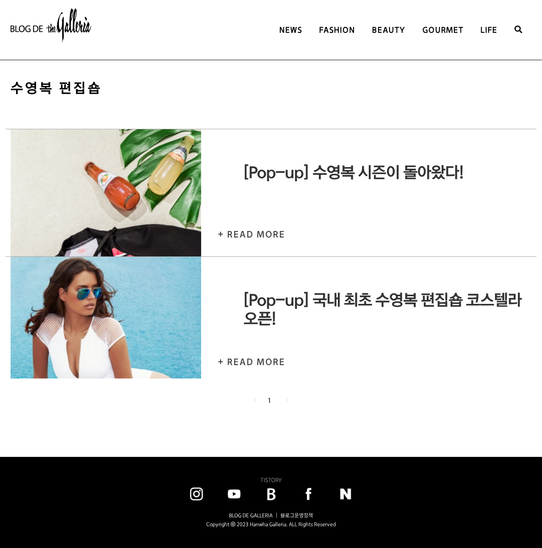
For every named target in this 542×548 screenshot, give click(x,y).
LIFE (489, 29)
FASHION (337, 29)
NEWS (290, 29)
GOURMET (443, 29)
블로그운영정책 (296, 515)
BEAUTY (389, 29)
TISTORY (271, 480)
